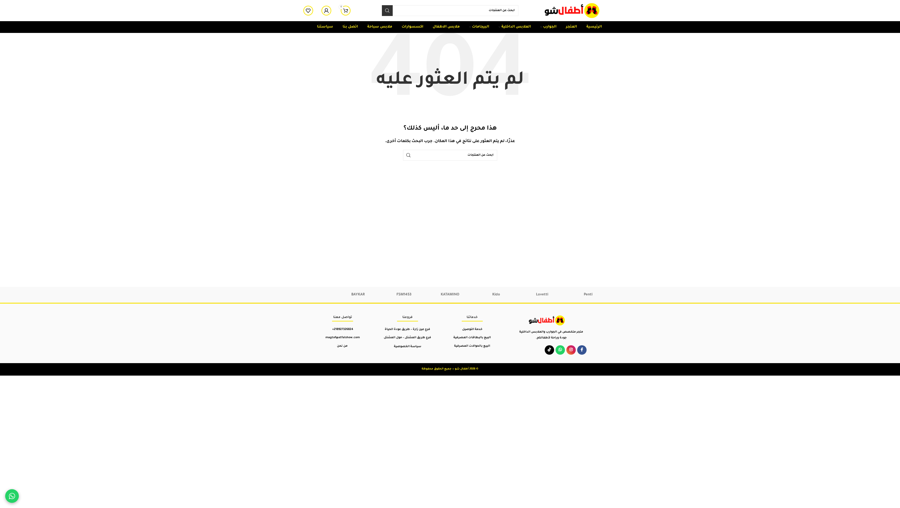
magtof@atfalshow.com (342, 337)
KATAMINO (450, 295)
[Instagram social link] (571, 350)
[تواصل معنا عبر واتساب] (12, 496)
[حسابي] (326, 10)
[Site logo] (572, 11)
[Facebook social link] (582, 350)
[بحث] (387, 10)
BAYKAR (358, 295)
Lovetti (542, 295)
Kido (496, 295)
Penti (588, 295)
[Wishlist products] (308, 10)
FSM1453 (404, 295)
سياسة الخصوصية (407, 346)
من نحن (342, 346)
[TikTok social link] (549, 350)
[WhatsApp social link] (560, 350)
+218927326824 (342, 329)
